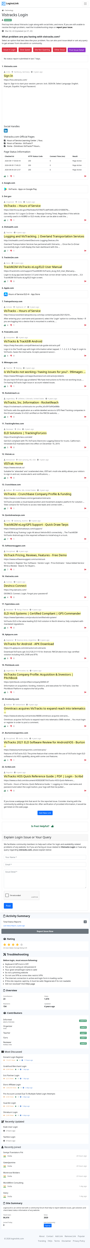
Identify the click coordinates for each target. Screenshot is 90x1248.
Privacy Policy (79, 1241)
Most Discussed (13, 1051)
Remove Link (70, 1236)
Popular (81, 1236)
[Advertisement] (45, 105)
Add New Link (45, 813)
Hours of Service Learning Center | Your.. (24, 140)
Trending (42, 1241)
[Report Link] (85, 176)
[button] (52, 826)
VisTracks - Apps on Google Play (23, 189)
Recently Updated (14, 1121)
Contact (49, 1236)
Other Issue (59, 49)
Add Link (59, 1236)
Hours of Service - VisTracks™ (19, 143)
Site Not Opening (42, 49)
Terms (57, 1241)
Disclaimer (66, 1241)
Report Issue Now (45, 931)
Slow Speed (25, 49)
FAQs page (30, 984)
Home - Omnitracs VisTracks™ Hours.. (23, 146)
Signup (48, 1225)
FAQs (50, 1241)
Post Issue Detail (76, 50)
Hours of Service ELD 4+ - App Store (24, 294)
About (42, 1236)
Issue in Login (9, 49)
